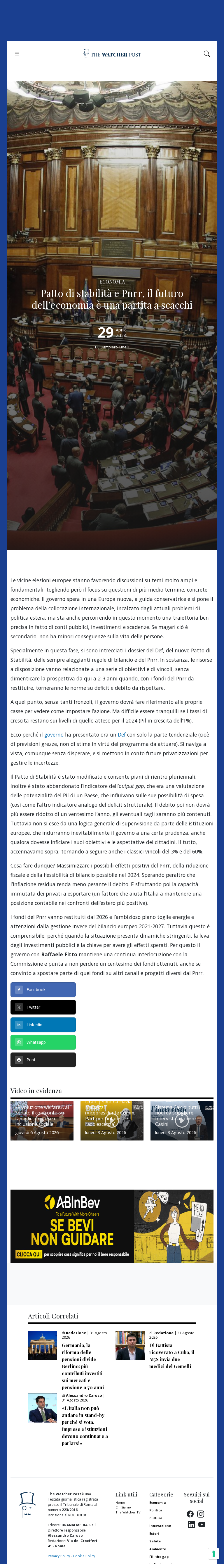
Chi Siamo (123, 1507)
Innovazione (160, 1525)
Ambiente (157, 1549)
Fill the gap (159, 1556)
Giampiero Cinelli (114, 347)
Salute (155, 1541)
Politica (155, 1510)
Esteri (154, 1533)
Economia (157, 1502)
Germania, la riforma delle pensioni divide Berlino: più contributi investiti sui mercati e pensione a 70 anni (83, 1366)
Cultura (155, 1518)
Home (120, 1502)
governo (54, 734)
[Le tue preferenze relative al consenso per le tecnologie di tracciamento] (213, 1553)
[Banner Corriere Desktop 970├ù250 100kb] (112, 1225)
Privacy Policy (59, 1555)
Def (122, 734)
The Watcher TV (128, 1512)
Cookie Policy (84, 1555)
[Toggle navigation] (17, 53)
